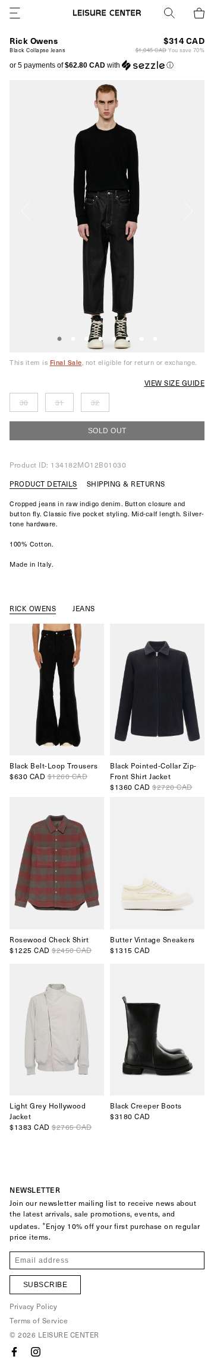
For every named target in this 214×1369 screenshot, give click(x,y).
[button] (92, 65)
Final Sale (66, 362)
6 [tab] (128, 339)
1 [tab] (59, 339)
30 (24, 402)
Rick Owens (34, 40)
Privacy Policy (33, 1306)
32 (95, 402)
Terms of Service (39, 1320)
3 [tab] (87, 339)
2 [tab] (73, 339)
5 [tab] (114, 339)
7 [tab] (141, 339)
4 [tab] (100, 339)
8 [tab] (155, 339)
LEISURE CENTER (68, 1334)
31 (59, 402)
